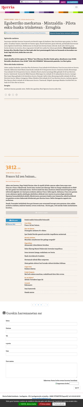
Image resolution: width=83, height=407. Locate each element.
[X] (13, 95)
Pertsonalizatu (59, 404)
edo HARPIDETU (72, 2)
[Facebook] (9, 95)
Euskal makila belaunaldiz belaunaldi (37, 220)
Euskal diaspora (29, 272)
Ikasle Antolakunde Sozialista (34, 256)
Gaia (7, 351)
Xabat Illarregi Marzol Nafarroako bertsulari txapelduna (43, 249)
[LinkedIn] (16, 95)
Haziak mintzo (29, 292)
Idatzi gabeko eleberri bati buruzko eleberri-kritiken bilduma (45, 263)
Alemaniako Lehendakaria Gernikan (37, 245)
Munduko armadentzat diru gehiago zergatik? (40, 240)
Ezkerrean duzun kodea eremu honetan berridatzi (60, 380)
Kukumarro (28, 285)
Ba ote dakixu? (29, 278)
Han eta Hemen (29, 229)
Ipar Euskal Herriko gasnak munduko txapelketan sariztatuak (45, 234)
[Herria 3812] (13, 224)
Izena (8, 321)
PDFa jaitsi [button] (14, 220)
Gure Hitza (10, 173)
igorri (77, 388)
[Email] (5, 95)
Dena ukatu (45, 404)
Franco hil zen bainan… (21, 176)
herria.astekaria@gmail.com (41, 398)
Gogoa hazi (28, 267)
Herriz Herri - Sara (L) (12, 19)
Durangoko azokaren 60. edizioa (35, 231)
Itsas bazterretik (30, 289)
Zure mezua (10, 361)
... (44, 305)
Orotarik (27, 283)
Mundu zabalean (30, 238)
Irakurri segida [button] (42, 213)
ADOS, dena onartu (28, 404)
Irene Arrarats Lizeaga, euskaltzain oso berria (40, 252)
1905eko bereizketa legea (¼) (34, 280)
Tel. (7, 336)
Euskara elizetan (30, 269)
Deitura (8, 328)
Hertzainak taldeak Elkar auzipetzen (37, 260)
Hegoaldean (28, 243)
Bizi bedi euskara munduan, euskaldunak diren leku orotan (44, 274)
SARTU (63, 2)
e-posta (8, 343)
